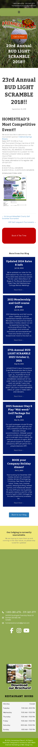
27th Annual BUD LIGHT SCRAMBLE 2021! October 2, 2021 (19, 355)
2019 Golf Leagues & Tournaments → (22, 222)
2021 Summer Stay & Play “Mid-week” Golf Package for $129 (19, 411)
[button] (19, 236)
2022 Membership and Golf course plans (19, 303)
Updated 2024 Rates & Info (19, 263)
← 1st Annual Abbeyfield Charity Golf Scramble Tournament (16, 217)
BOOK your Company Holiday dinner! (19, 464)
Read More (19, 290)
